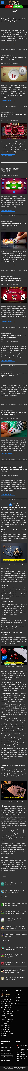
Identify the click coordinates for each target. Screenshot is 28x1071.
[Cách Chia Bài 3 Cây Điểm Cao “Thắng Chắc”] (2, 955)
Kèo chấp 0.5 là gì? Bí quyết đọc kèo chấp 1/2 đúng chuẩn (15, 920)
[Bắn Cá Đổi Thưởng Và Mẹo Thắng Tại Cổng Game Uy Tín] (2, 891)
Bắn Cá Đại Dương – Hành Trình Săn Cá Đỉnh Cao (16, 884)
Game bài (3, 16)
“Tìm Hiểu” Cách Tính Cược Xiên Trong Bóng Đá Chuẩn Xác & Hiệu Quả (15, 928)
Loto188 (9, 512)
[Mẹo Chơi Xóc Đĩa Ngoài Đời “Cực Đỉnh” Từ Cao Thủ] (2, 978)
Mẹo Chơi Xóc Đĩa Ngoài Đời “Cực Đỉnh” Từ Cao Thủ (15, 978)
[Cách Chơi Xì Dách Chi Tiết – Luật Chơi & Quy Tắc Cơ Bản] (2, 971)
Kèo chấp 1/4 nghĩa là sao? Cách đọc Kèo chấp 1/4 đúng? (16, 904)
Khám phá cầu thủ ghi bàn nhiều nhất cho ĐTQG (15, 935)
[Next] (17, 504)
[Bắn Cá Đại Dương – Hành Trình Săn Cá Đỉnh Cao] (2, 884)
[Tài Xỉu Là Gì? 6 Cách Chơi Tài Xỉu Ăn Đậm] (2, 963)
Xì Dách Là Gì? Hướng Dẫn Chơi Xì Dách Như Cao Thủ (15, 948)
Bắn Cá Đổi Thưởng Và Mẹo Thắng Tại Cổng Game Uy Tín (15, 891)
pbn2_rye (15, 25)
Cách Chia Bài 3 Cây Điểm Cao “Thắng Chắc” (14, 956)
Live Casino (5, 940)
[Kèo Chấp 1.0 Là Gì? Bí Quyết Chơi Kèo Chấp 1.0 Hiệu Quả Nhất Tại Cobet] (2, 912)
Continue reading (7, 44)
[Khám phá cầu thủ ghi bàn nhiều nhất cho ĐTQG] (2, 935)
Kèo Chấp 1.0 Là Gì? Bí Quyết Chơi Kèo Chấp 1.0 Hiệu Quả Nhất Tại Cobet (15, 912)
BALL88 (16, 1069)
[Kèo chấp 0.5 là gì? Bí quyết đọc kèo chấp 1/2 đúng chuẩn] (2, 920)
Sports (4, 896)
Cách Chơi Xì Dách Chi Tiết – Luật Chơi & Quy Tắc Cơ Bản (15, 971)
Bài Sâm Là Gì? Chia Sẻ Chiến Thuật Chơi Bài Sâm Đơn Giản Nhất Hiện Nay (14, 469)
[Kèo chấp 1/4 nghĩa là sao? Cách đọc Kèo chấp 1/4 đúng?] (2, 904)
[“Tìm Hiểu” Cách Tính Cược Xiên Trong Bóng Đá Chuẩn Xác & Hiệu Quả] (2, 927)
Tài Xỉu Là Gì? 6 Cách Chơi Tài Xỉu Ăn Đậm (15, 963)
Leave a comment (23, 49)
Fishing (4, 876)
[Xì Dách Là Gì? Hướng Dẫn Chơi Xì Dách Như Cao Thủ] (2, 948)
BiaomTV (21, 1069)
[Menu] (2, 2)
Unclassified (9, 16)
